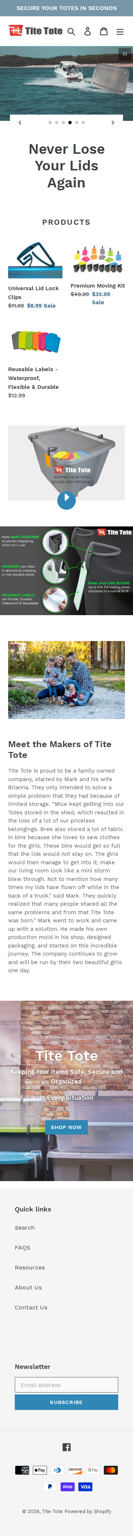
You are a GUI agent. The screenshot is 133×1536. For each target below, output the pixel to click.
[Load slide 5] (77, 123)
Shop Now (66, 1127)
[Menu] (120, 31)
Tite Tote (52, 1511)
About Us (28, 1287)
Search (25, 1227)
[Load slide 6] (83, 123)
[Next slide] (113, 123)
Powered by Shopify (88, 1511)
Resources (30, 1267)
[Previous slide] (20, 123)
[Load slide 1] (50, 123)
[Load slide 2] (57, 123)
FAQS (22, 1247)
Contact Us (31, 1307)
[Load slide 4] (70, 123)
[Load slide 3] (63, 123)
